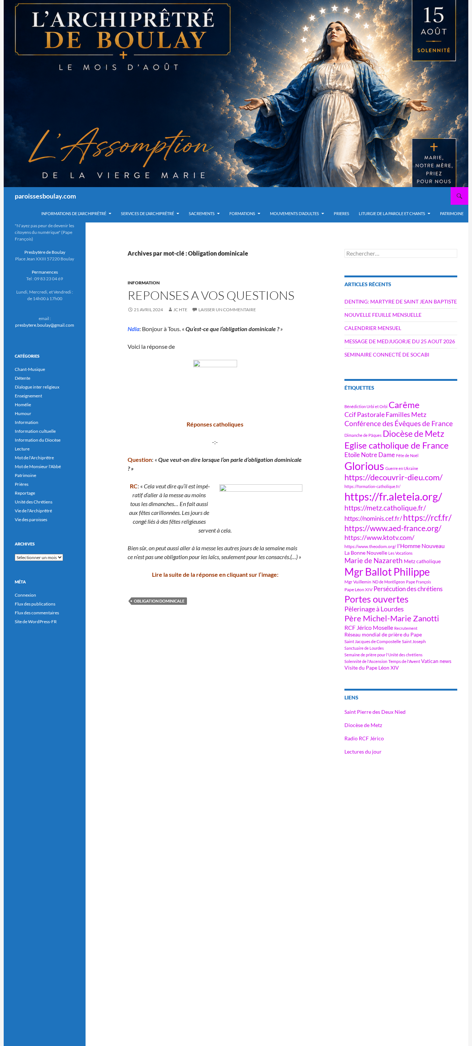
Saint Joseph (414, 641)
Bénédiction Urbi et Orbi (366, 406)
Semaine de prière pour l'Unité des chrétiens (383, 654)
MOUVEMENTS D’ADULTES (294, 213)
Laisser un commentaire (227, 309)
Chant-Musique (30, 369)
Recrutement (405, 628)
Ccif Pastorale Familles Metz (385, 414)
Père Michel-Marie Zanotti (391, 618)
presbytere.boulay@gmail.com (44, 325)
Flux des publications (35, 604)
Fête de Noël (407, 455)
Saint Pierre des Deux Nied (375, 712)
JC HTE (180, 309)
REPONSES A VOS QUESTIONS (211, 295)
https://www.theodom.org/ (370, 546)
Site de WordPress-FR (36, 621)
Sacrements (202, 213)
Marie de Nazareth (373, 560)
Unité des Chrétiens (33, 502)
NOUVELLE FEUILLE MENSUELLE (382, 315)
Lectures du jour (363, 751)
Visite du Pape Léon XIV (371, 667)
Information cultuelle (35, 431)
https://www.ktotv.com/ (379, 537)
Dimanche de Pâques (363, 435)
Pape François (418, 581)
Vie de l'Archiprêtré (33, 510)
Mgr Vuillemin (357, 582)
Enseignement (28, 396)
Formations (242, 213)
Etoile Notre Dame (369, 455)
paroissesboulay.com (45, 196)
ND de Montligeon (388, 581)
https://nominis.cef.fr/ (373, 518)
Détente (22, 378)
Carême (404, 404)
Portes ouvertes (376, 598)
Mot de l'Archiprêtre (34, 457)
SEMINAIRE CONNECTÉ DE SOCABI (386, 354)
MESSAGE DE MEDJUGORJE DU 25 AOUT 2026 (399, 341)
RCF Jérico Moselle (368, 627)
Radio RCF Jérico (364, 738)
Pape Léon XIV (358, 589)
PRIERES (341, 213)
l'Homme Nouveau (421, 546)
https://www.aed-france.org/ (392, 528)
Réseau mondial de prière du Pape (383, 634)
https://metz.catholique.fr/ (385, 507)
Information (144, 282)
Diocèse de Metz (413, 433)
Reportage (25, 493)
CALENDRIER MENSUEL (372, 328)
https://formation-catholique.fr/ (372, 486)
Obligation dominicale (159, 601)
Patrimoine (25, 475)
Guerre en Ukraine (401, 468)
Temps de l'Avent (404, 661)
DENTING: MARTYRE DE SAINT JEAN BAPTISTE (400, 301)
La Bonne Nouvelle (365, 553)
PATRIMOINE (452, 213)
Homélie (23, 404)
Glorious (364, 465)
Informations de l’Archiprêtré (73, 213)
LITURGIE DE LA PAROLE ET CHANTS (392, 213)
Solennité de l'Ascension (365, 661)
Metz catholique (422, 561)
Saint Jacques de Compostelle (372, 641)
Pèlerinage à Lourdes (374, 609)
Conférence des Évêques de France (398, 423)
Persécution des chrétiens (408, 589)
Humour (23, 413)
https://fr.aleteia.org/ (393, 496)
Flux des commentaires (37, 612)
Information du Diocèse (37, 440)
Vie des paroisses (31, 519)
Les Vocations (400, 553)
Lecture (22, 449)
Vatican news (436, 661)
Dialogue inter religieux (37, 387)
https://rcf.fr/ (427, 517)
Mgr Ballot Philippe (387, 572)
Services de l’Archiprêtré (147, 213)
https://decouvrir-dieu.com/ (393, 477)
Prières (21, 484)
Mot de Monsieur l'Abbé (38, 466)
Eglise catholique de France (396, 445)
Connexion (25, 595)
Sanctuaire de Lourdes (364, 648)
